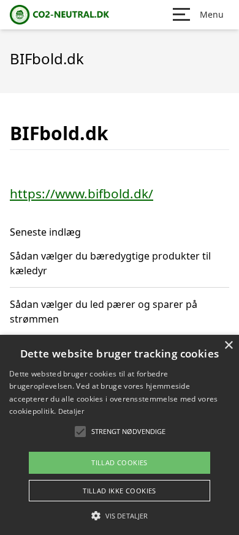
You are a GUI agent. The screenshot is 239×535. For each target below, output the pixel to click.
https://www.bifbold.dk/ (81, 193)
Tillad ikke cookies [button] (119, 490)
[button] (119, 515)
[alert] (119, 435)
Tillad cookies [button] (119, 462)
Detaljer (71, 411)
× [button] (228, 345)
